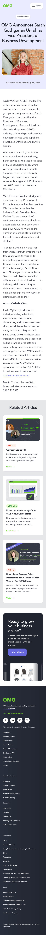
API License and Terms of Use (14, 905)
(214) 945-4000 (9, 708)
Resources (7, 857)
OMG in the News (10, 865)
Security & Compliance (11, 821)
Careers (6, 812)
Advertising (7, 789)
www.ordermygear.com (16, 375)
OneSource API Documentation (15, 882)
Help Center (7, 869)
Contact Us (7, 816)
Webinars (6, 861)
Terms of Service (9, 892)
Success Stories (9, 845)
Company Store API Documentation (16, 877)
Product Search (9, 736)
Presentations (8, 745)
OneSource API (9, 753)
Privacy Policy (8, 896)
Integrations (7, 757)
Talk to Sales (17, 652)
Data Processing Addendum (13, 900)
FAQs (5, 841)
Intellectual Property (11, 913)
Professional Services (11, 761)
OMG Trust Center (10, 825)
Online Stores (8, 741)
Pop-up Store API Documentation (15, 873)
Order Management (10, 749)
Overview (6, 732)
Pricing (5, 765)
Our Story (7, 808)
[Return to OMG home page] (7, 6)
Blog (5, 853)
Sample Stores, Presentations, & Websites (19, 849)
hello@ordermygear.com (13, 713)
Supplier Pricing (9, 797)
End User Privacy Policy (12, 909)
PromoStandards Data (11, 793)
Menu (38, 5)
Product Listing (9, 785)
